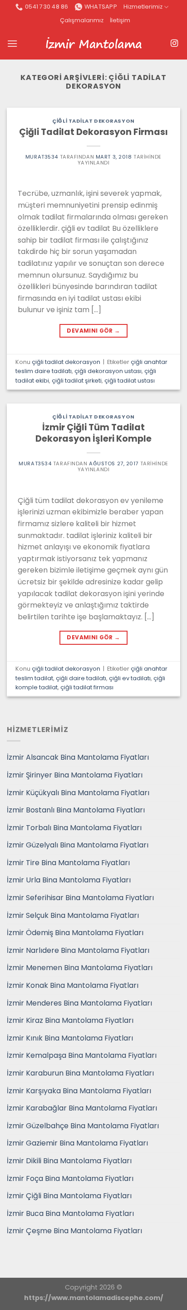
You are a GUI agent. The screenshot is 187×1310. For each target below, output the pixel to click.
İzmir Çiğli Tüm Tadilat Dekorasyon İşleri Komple (93, 433)
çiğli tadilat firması (86, 687)
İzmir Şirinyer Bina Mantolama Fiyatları (75, 775)
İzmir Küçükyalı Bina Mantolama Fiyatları (78, 792)
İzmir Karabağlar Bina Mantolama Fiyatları (82, 1108)
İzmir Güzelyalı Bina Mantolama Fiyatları (77, 845)
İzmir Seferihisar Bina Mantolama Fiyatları (80, 897)
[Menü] (12, 43)
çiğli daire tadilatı (81, 678)
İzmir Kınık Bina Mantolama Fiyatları (70, 1038)
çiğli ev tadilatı (130, 678)
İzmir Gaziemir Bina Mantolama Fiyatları (77, 1143)
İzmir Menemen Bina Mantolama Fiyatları (80, 967)
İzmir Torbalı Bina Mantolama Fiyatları (74, 827)
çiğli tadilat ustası (129, 380)
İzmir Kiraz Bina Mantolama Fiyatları (70, 1020)
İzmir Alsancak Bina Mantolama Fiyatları (78, 757)
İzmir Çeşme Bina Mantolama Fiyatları (74, 1230)
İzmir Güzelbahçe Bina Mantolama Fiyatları (83, 1126)
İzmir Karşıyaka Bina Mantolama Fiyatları (79, 1091)
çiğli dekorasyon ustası (108, 371)
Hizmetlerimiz (142, 6)
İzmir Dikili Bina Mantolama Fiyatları (69, 1161)
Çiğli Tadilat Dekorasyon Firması (93, 132)
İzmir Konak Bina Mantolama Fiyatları (72, 985)
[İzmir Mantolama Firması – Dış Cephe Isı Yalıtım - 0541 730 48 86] (93, 43)
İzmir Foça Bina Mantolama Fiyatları (70, 1178)
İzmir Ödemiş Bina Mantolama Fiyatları (75, 932)
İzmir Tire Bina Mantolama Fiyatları (68, 862)
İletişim (120, 20)
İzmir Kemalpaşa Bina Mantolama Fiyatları (82, 1055)
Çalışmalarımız (81, 20)
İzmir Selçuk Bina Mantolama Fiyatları (73, 915)
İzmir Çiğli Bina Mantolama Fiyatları (69, 1195)
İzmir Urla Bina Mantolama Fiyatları (69, 880)
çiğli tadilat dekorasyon (93, 121)
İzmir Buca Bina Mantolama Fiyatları (70, 1213)
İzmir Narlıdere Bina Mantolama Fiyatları (78, 950)
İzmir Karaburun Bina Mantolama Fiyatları (80, 1073)
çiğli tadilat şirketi (77, 380)
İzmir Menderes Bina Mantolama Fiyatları (79, 1003)
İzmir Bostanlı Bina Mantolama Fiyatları (76, 810)
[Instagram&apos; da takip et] (174, 44)
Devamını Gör (93, 330)
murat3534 (41, 156)
